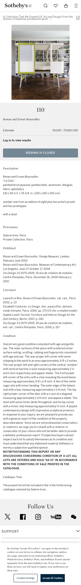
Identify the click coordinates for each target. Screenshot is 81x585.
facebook (23, 517)
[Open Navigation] (76, 5)
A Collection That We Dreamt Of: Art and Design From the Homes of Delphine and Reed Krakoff (38, 18)
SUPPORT (10, 531)
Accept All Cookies (53, 578)
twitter (7, 517)
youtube (55, 517)
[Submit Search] (45, 6)
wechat (73, 517)
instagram (38, 517)
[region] (40, 564)
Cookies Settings (25, 578)
